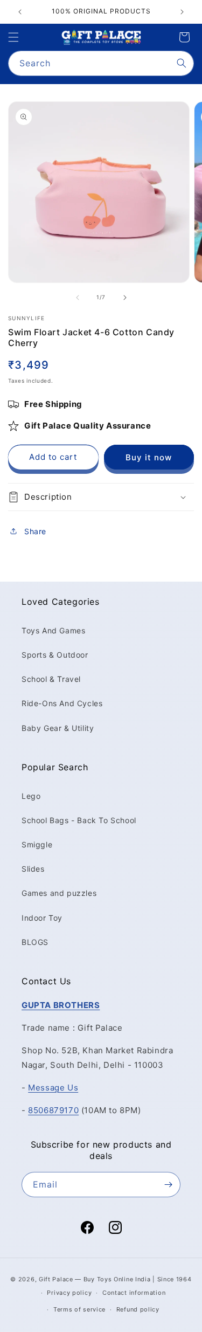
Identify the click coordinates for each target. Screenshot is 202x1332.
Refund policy (137, 1309)
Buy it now (149, 457)
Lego (31, 795)
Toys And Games (53, 630)
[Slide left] (77, 297)
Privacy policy (69, 1292)
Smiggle (37, 844)
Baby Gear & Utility (58, 728)
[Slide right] (125, 297)
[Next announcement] (182, 12)
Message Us (53, 1087)
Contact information (133, 1292)
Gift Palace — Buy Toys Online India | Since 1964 (115, 1279)
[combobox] (101, 63)
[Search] (181, 63)
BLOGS (35, 942)
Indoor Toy (42, 917)
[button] (13, 37)
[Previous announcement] (20, 12)
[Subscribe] (168, 1184)
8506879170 (53, 1110)
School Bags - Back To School (79, 820)
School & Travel (51, 679)
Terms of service (79, 1309)
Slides (33, 868)
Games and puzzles (59, 893)
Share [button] (35, 531)
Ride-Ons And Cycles (62, 703)
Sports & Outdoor (55, 654)
